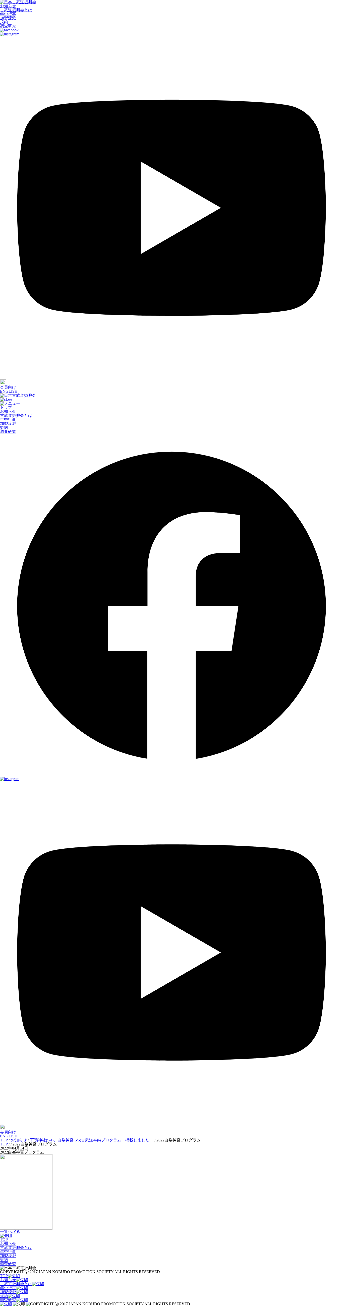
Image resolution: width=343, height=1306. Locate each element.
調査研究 (8, 26)
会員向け (8, 387)
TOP (4, 1239)
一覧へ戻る (10, 1231)
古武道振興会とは (16, 10)
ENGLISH (9, 391)
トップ (6, 407)
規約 (4, 22)
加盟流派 (8, 18)
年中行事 (8, 14)
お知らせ (8, 6)
